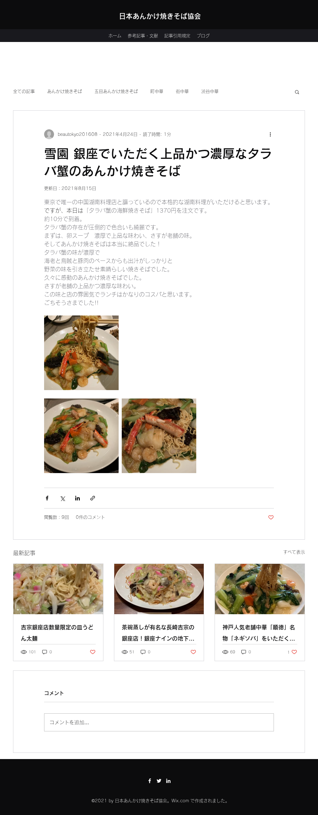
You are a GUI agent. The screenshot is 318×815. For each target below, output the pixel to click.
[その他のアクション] (270, 134)
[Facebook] (150, 781)
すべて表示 (294, 552)
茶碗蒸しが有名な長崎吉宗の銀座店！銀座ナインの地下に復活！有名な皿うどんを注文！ (158, 634)
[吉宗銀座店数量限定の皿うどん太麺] (58, 589)
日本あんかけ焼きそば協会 (160, 16)
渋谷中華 (210, 91)
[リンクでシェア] (93, 498)
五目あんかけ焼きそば (116, 91)
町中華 (156, 91)
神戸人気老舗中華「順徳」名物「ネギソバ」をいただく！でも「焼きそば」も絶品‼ (258, 634)
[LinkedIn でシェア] (77, 498)
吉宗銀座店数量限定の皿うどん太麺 (57, 632)
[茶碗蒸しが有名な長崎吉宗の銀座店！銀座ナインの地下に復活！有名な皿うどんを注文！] (159, 589)
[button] (297, 91)
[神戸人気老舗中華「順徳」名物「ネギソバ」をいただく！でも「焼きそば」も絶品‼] (260, 589)
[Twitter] (159, 781)
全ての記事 (24, 91)
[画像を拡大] (81, 352)
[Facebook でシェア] (47, 498)
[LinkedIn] (168, 781)
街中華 (182, 91)
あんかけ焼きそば (64, 91)
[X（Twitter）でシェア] (62, 498)
